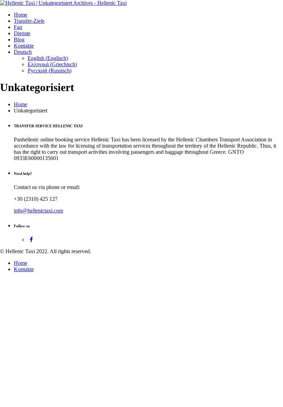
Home (20, 15)
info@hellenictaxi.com (38, 211)
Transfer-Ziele (29, 21)
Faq (18, 27)
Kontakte (24, 46)
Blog (19, 39)
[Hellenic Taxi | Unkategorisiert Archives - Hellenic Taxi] (63, 3)
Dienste (22, 33)
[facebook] (31, 239)
